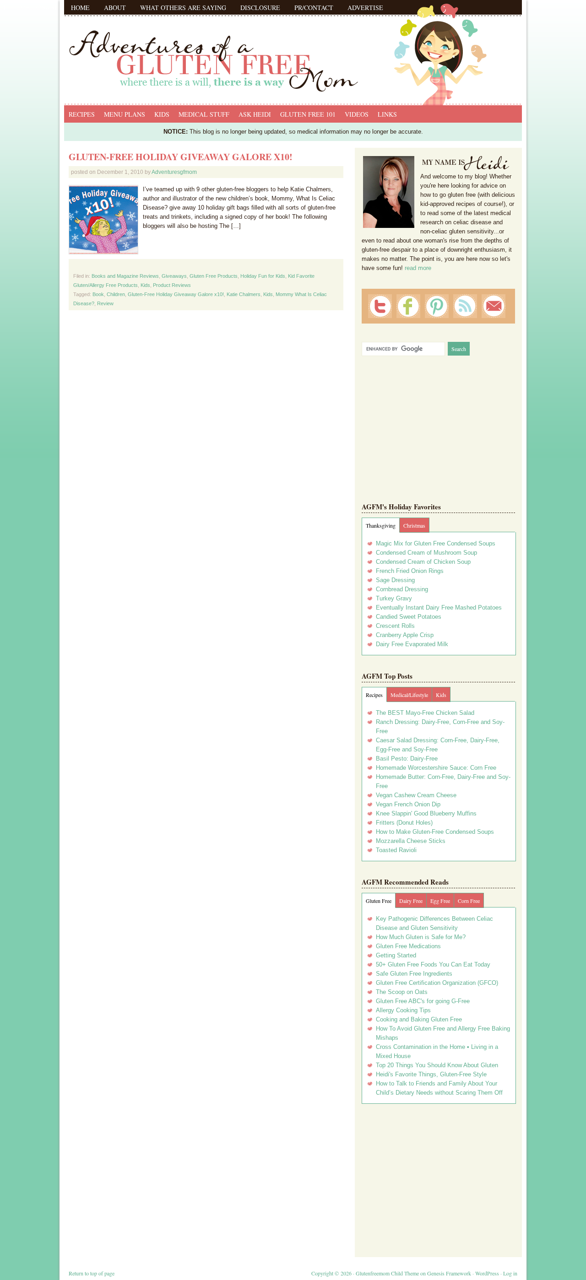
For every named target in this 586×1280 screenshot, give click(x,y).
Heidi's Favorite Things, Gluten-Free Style (431, 1074)
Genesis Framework (449, 1273)
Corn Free (469, 900)
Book (98, 294)
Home (80, 7)
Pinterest (437, 306)
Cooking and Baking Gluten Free (419, 1019)
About (115, 7)
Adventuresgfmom (174, 172)
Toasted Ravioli (396, 850)
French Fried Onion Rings (410, 570)
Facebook (408, 306)
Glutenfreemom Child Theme (387, 1273)
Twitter (380, 306)
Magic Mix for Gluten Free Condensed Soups (435, 543)
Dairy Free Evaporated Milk (412, 644)
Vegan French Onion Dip (408, 804)
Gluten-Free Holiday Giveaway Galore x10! (181, 156)
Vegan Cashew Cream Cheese (416, 795)
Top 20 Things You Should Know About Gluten (437, 1065)
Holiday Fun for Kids (262, 276)
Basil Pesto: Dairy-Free (407, 758)
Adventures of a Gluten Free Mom (293, 50)
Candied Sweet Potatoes (408, 616)
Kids (161, 114)
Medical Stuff (204, 114)
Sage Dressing (395, 580)
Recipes (82, 114)
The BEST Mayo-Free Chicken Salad (425, 712)
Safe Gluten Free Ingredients (414, 973)
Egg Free (440, 900)
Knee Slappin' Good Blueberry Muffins (426, 813)
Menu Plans (124, 114)
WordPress (487, 1273)
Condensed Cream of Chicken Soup (423, 561)
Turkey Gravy (394, 598)
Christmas (414, 525)
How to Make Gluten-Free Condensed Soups (435, 831)
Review (105, 303)
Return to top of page (91, 1273)
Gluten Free (378, 900)
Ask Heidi (255, 114)
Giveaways (174, 276)
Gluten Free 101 (308, 114)
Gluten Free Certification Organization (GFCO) (437, 982)
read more (418, 268)
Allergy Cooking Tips (403, 1010)
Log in (510, 1273)
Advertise (365, 7)
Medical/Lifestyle (409, 694)
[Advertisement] (438, 1177)
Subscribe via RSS (465, 306)
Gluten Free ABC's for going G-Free (423, 1001)
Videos (357, 114)
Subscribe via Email (493, 306)
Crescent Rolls (395, 625)
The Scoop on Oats (402, 991)
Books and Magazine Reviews (125, 276)
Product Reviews (172, 285)
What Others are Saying (183, 7)
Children (116, 294)
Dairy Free (411, 900)
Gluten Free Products (214, 276)
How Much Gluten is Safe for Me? (421, 937)
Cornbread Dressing (402, 589)
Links (387, 114)
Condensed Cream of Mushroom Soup (426, 552)
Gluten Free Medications (408, 946)
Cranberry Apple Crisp (405, 635)
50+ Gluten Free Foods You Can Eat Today (433, 964)
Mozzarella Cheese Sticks (410, 840)
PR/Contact (313, 7)
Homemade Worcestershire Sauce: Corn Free (436, 767)
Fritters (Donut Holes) (404, 822)
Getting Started (396, 955)
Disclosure (260, 7)
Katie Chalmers (243, 294)
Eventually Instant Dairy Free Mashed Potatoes (439, 607)
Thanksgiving (381, 525)
